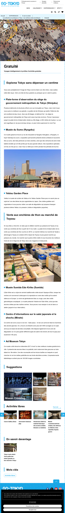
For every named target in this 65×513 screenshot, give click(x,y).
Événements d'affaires (57, 2)
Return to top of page (56, 481)
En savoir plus (32, 502)
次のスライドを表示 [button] (63, 415)
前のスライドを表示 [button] (2, 415)
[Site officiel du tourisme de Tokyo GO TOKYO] (10, 4)
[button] (37, 8)
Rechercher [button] (55, 12)
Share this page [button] (59, 12)
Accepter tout (32, 509)
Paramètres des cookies (32, 506)
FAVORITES (62, 12)
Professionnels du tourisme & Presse (29, 2)
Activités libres (10, 475)
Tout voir (55, 407)
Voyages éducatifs (44, 2)
